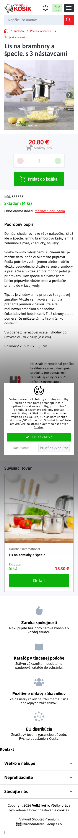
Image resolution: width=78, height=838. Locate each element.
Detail (39, 580)
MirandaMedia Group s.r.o (41, 824)
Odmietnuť (54, 448)
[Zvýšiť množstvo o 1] (58, 161)
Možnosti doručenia (50, 211)
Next (69, 95)
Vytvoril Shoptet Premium (39, 819)
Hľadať (69, 20)
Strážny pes (43, 148)
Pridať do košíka (43, 178)
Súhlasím (39, 437)
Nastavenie (21, 448)
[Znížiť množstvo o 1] (20, 161)
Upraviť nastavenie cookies (48, 810)
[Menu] (69, 8)
